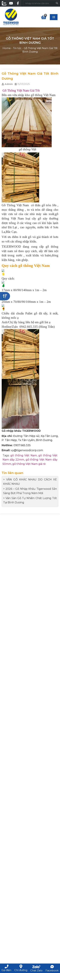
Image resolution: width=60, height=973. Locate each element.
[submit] (57, 3)
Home (6, 48)
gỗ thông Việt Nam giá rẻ (29, 463)
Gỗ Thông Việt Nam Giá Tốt (21, 90)
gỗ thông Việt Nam (23, 455)
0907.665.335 (22, 445)
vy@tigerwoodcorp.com (27, 450)
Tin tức (17, 48)
